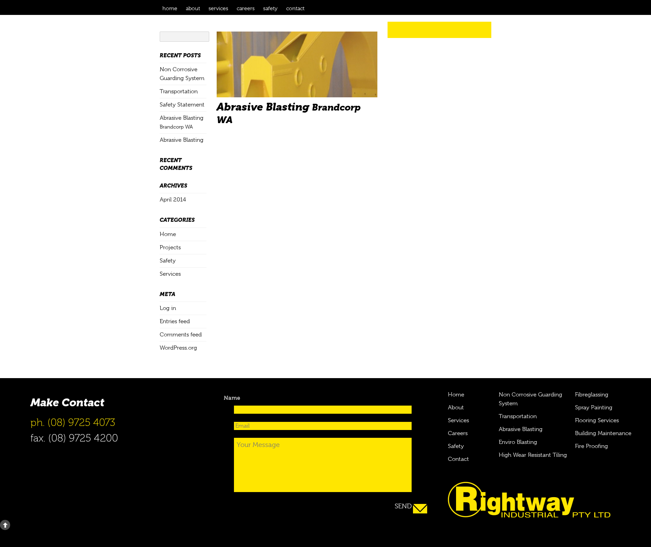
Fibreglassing (591, 394)
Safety (270, 8)
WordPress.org (178, 348)
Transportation (179, 91)
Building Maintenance (603, 433)
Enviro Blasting (518, 442)
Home (169, 8)
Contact (295, 8)
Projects (170, 247)
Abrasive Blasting (181, 140)
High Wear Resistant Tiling (533, 455)
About (193, 8)
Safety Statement (182, 104)
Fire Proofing (591, 446)
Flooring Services (597, 420)
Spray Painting (593, 407)
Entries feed (175, 321)
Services (218, 8)
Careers (246, 8)
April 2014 (173, 199)
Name (232, 397)
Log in (168, 308)
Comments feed (181, 334)
